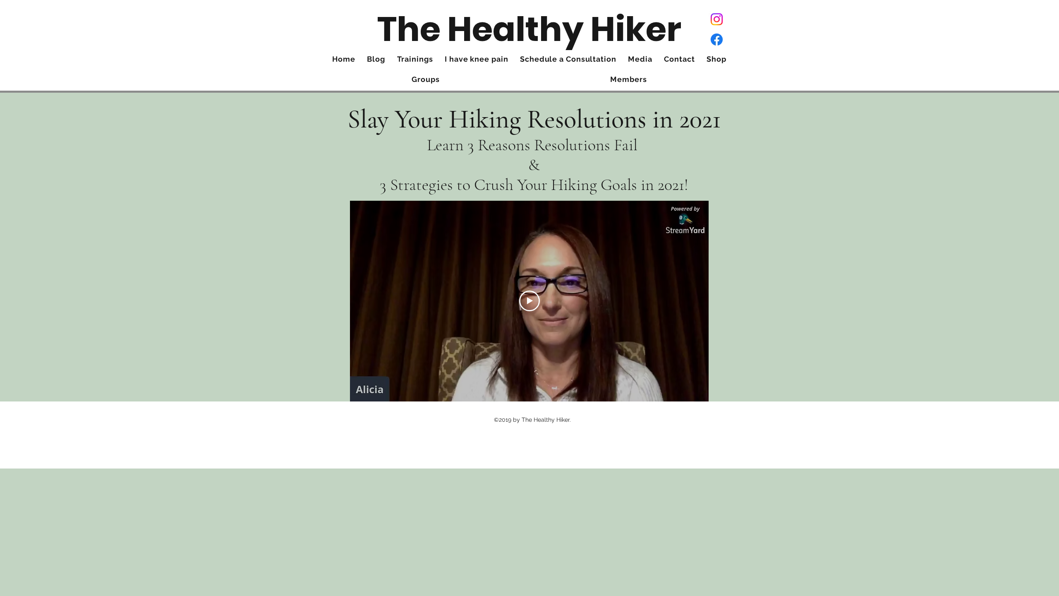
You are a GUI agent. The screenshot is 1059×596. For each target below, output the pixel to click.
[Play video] (529, 301)
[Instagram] (717, 19)
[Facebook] (717, 39)
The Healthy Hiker (529, 29)
